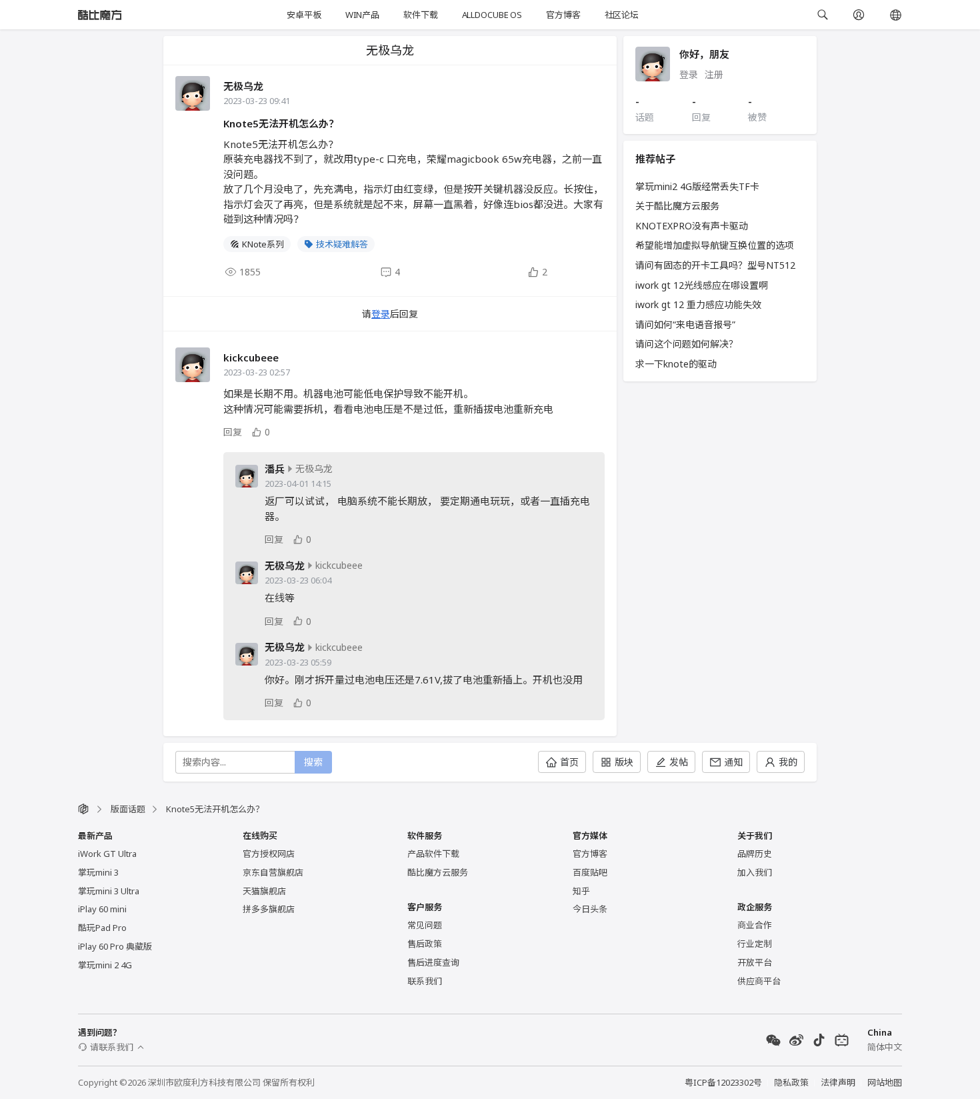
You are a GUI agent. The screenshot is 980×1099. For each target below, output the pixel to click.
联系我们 (424, 981)
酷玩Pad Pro (102, 928)
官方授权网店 (269, 854)
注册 (714, 74)
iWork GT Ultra (107, 854)
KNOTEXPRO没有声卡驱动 (691, 225)
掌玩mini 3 (98, 872)
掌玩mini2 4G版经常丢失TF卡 (697, 186)
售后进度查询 (433, 962)
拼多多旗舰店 (269, 909)
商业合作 (754, 925)
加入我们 (754, 872)
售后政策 (424, 944)
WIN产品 (362, 15)
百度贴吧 (590, 872)
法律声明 (838, 1082)
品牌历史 (754, 854)
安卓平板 (304, 15)
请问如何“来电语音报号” (685, 324)
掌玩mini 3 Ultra (108, 891)
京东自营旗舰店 (273, 872)
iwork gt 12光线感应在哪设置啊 (701, 285)
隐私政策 (791, 1082)
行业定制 (754, 944)
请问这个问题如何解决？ (686, 343)
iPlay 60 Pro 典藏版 (115, 946)
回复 (232, 431)
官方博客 (563, 15)
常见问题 (424, 925)
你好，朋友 (704, 54)
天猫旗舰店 (264, 891)
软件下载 (420, 15)
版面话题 (128, 809)
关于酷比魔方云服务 (677, 205)
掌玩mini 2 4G (105, 965)
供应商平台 (759, 981)
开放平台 (754, 962)
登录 (380, 313)
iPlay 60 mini (102, 909)
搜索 (313, 762)
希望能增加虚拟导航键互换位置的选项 (714, 245)
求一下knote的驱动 (676, 363)
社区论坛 (622, 15)
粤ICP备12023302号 (723, 1082)
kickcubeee (251, 357)
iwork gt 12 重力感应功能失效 (698, 304)
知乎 (581, 891)
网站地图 (884, 1082)
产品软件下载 (433, 854)
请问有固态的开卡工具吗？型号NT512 (715, 265)
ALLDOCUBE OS (492, 15)
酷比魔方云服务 (437, 872)
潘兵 (275, 469)
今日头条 (590, 909)
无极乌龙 (243, 86)
